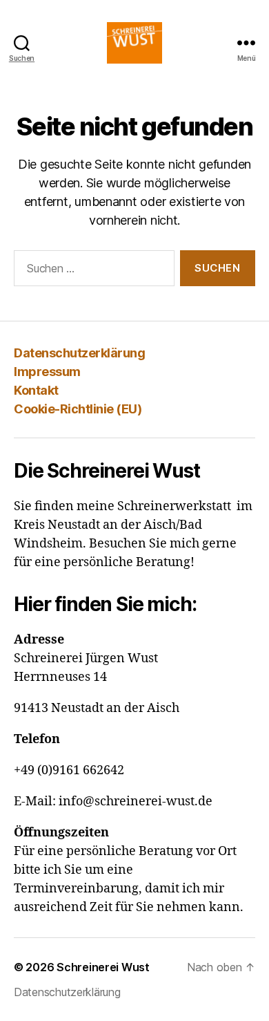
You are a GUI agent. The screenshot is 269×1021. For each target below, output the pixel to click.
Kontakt (36, 390)
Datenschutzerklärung (79, 353)
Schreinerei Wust (103, 967)
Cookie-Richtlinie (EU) (77, 409)
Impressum (47, 371)
